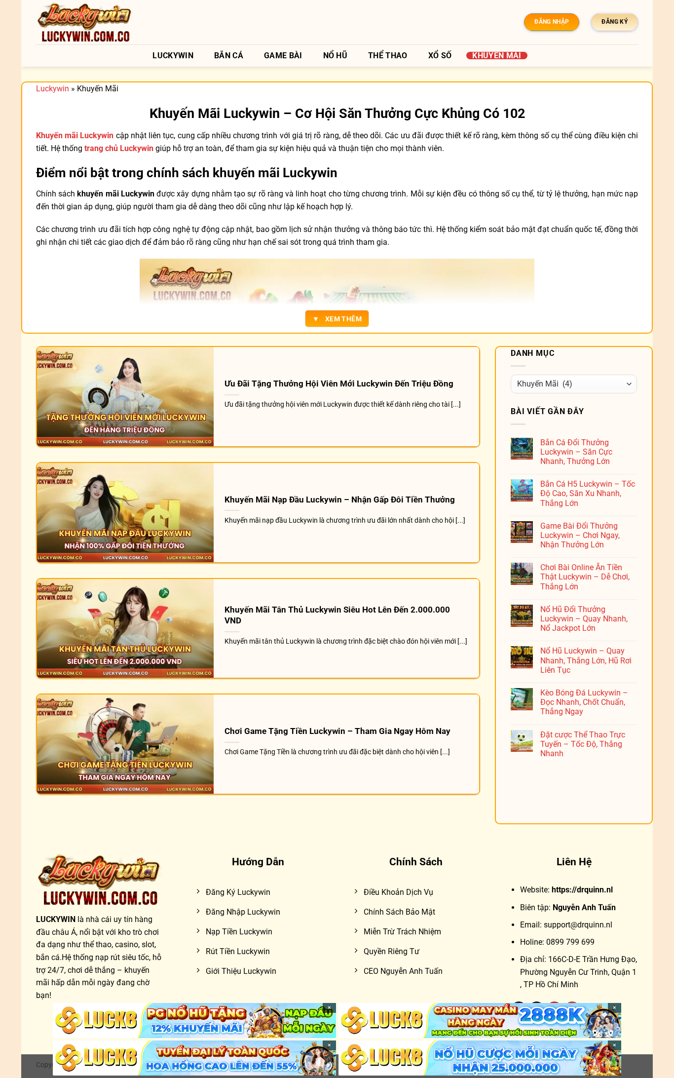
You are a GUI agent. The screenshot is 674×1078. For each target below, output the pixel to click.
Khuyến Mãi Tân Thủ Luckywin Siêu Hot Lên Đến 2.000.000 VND (337, 615)
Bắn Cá (228, 55)
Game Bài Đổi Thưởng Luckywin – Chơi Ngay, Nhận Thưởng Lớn (580, 535)
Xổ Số (440, 55)
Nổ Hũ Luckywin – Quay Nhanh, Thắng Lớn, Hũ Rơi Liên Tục (586, 660)
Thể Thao (388, 55)
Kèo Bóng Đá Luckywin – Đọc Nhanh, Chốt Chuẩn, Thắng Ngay (584, 702)
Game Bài (283, 55)
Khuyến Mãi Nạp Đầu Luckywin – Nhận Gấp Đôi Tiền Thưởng (340, 499)
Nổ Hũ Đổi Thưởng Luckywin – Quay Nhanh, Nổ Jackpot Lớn (584, 619)
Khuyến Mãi (496, 55)
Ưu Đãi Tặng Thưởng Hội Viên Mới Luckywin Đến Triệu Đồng (339, 383)
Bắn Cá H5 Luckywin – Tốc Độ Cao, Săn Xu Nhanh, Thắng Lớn (587, 493)
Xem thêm (337, 319)
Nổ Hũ (335, 55)
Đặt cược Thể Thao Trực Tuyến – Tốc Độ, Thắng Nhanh (582, 744)
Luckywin (172, 55)
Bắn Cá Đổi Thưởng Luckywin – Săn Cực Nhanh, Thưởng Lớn (576, 452)
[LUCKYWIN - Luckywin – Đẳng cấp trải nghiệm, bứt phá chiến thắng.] (85, 22)
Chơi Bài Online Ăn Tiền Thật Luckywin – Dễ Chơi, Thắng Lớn (585, 577)
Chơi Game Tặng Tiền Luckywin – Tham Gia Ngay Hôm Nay (337, 731)
